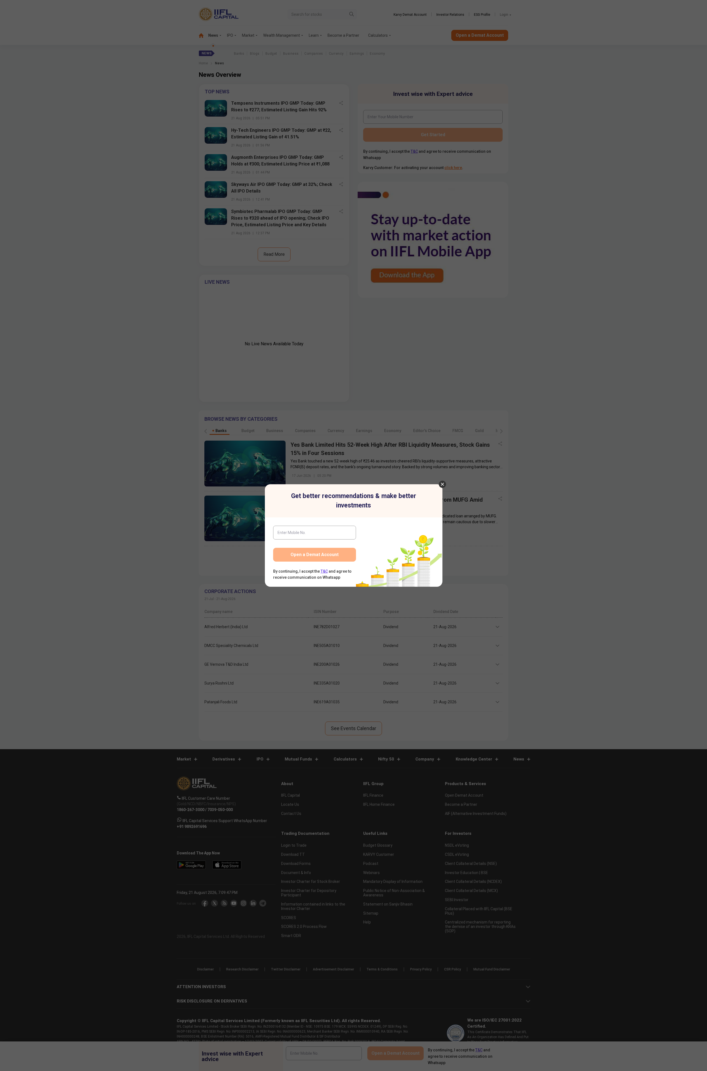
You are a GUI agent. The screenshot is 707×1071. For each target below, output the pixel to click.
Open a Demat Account (315, 554)
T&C (324, 571)
